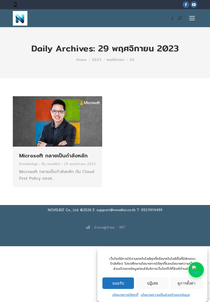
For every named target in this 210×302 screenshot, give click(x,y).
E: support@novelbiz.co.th (114, 210)
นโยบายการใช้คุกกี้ (125, 294)
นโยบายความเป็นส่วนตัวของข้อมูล (165, 294)
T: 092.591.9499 (149, 210)
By (51, 164)
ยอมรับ (118, 283)
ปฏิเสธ (152, 283)
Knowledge (28, 163)
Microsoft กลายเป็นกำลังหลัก (53, 155)
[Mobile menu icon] (192, 18)
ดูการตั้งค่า (186, 283)
